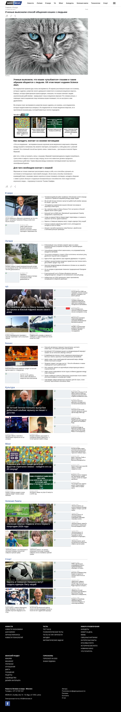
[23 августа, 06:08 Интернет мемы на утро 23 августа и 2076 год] (41, 481)
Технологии (95, 3)
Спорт (105, 3)
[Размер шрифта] (6, 15)
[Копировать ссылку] (11, 15)
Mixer (61, 3)
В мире (48, 3)
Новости (30, 3)
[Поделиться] (15, 15)
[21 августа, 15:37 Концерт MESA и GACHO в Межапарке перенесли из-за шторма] (17, 425)
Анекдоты (70, 3)
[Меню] (114, 3)
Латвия (39, 3)
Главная (8, 7)
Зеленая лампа (82, 3)
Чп (55, 3)
